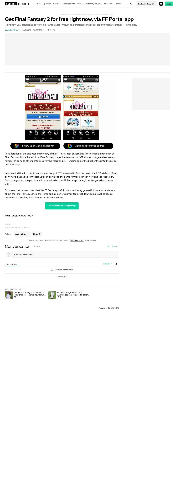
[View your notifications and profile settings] (116, 264)
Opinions (47, 4)
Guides (80, 4)
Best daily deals (144, 4)
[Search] (131, 3)
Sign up (114, 246)
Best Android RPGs (22, 215)
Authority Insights (93, 4)
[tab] (12, 264)
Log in (108, 246)
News (38, 4)
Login (169, 4)
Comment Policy (77, 240)
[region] (62, 277)
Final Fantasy (9, 227)
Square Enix (25, 227)
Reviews (56, 4)
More (118, 4)
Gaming (17, 227)
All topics (108, 4)
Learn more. (109, 15)
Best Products (69, 4)
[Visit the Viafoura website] (113, 308)
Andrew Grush (13, 30)
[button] (87, 4)
